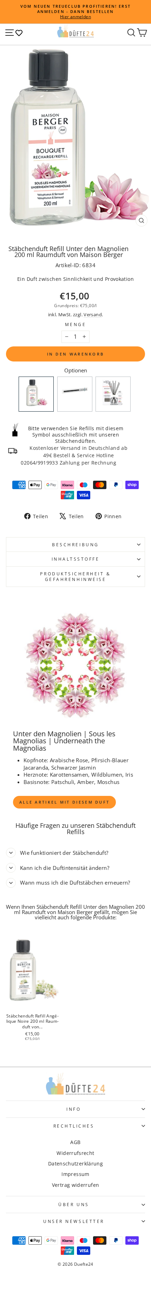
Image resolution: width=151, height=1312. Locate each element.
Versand (93, 315)
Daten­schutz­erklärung (75, 1163)
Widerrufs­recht (75, 1153)
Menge (75, 324)
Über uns (73, 1204)
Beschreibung (75, 544)
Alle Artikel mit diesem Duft (64, 802)
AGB (75, 1142)
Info (73, 1109)
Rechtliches (73, 1126)
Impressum (75, 1174)
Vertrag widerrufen (75, 1185)
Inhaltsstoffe (76, 559)
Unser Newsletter (73, 1221)
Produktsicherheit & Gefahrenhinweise (75, 576)
